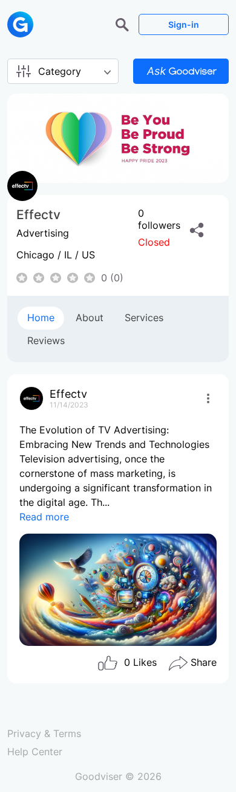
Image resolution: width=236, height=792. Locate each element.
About (89, 317)
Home (40, 317)
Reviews (46, 340)
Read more (44, 517)
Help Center (34, 752)
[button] (124, 24)
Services (144, 317)
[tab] (41, 318)
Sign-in (183, 24)
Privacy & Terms (44, 733)
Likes (140, 662)
